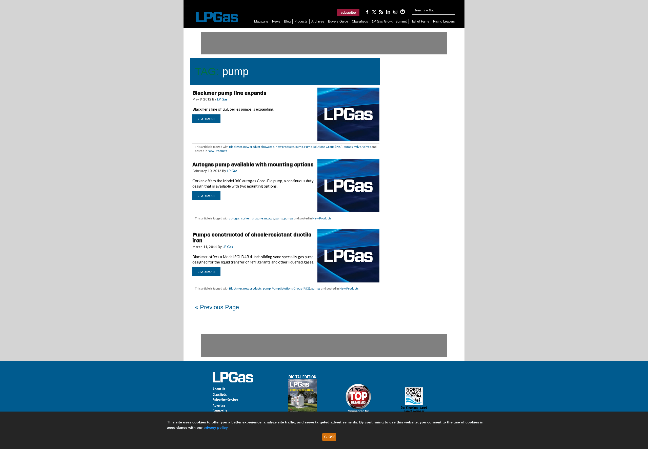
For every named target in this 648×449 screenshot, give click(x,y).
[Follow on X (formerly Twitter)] (374, 12)
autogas (234, 218)
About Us (219, 388)
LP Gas (222, 99)
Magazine (261, 21)
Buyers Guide (338, 21)
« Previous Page (217, 307)
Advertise (219, 405)
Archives (317, 21)
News (276, 21)
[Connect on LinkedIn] (388, 12)
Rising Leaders (444, 21)
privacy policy (216, 427)
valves (366, 147)
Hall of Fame (420, 21)
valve (357, 147)
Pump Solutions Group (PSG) (323, 147)
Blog (287, 21)
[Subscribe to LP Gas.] (348, 13)
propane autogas (263, 218)
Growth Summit (389, 21)
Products (301, 21)
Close (330, 437)
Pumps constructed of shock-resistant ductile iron (251, 237)
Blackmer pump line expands (229, 93)
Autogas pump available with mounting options (253, 164)
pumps (348, 147)
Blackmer (235, 147)
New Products (217, 151)
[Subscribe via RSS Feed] (381, 12)
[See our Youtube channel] (402, 12)
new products (285, 147)
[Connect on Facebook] (367, 12)
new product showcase (258, 147)
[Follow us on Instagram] (395, 12)
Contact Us (220, 411)
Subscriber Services (225, 399)
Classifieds (360, 21)
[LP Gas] (212, 17)
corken (246, 218)
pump (299, 147)
